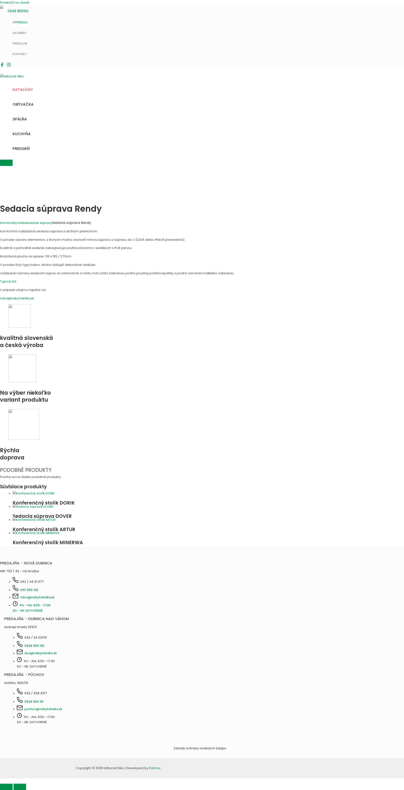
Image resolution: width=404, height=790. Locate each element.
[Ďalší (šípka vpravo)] (19, 787)
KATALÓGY (23, 89)
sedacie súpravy (39, 223)
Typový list (8, 281)
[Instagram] (9, 65)
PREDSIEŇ (21, 148)
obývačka (18, 223)
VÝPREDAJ (20, 22)
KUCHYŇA (22, 133)
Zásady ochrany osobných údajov (200, 748)
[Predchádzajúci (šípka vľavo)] (6, 787)
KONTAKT (20, 54)
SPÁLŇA (20, 119)
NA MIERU (19, 33)
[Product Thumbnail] (6, 163)
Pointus (155, 768)
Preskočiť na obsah (15, 2)
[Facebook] (2, 65)
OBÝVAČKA (23, 104)
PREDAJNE (20, 43)
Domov (5, 223)
